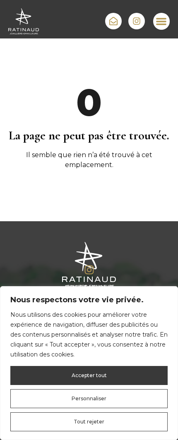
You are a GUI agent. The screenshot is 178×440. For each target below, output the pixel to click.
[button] (161, 21)
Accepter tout (89, 375)
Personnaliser (89, 398)
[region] (89, 363)
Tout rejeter (89, 421)
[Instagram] (89, 270)
